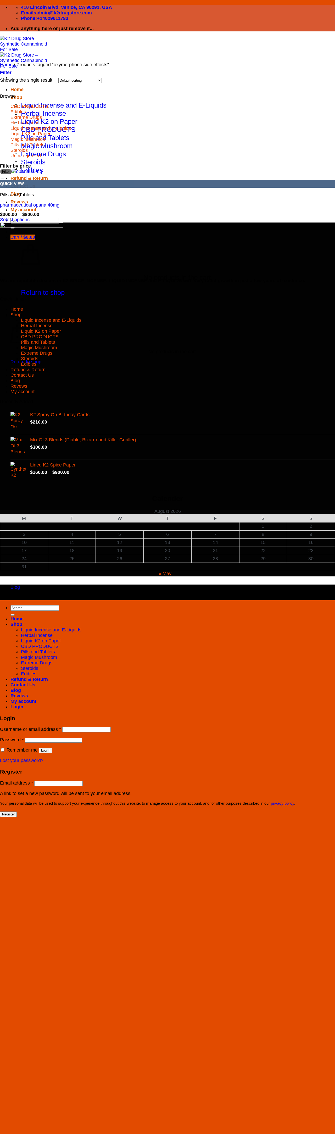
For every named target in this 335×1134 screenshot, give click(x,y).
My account (23, 209)
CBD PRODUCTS (29, 106)
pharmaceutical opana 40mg (29, 205)
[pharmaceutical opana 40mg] (27, 171)
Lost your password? (21, 760)
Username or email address (30, 729)
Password (12, 739)
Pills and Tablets (27, 144)
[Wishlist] (2, 178)
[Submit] (12, 615)
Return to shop (43, 292)
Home (17, 89)
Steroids (33, 162)
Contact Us (22, 375)
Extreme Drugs (43, 154)
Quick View (12, 183)
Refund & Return (28, 369)
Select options (15, 219)
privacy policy (282, 803)
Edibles (18, 111)
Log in (45, 750)
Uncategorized (25, 155)
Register (8, 814)
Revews (19, 201)
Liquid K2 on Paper (49, 121)
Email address (16, 783)
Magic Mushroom (47, 146)
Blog (15, 380)
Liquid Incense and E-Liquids (64, 105)
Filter (6, 172)
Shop (16, 97)
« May (165, 573)
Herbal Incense (43, 113)
